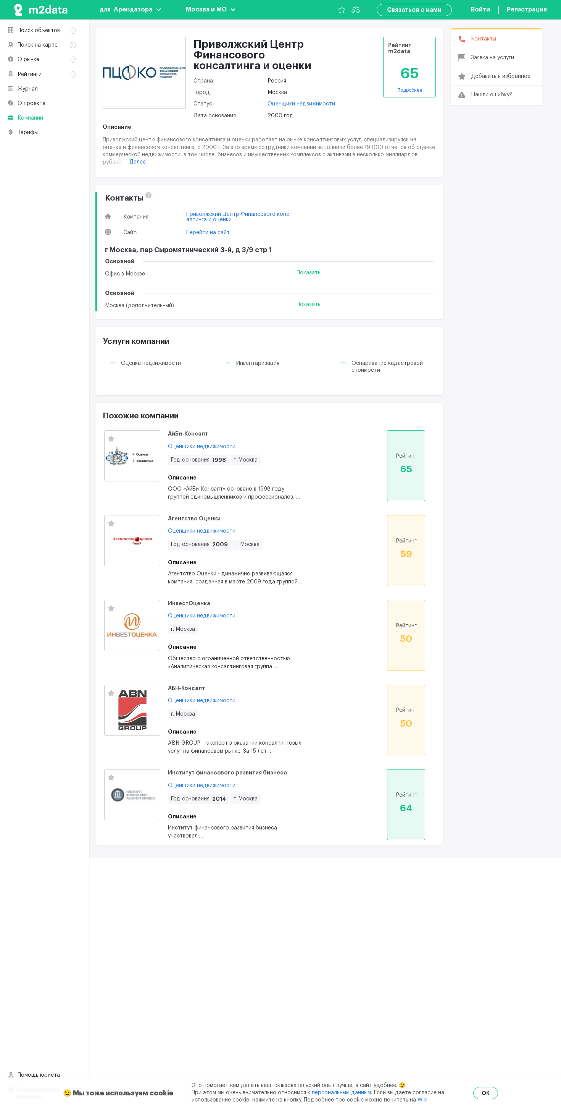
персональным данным (341, 1092)
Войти (480, 9)
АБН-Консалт (186, 688)
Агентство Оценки (194, 518)
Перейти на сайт (208, 232)
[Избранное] (341, 9)
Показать (309, 272)
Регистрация (527, 9)
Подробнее (409, 90)
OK (486, 1093)
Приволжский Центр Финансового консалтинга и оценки (237, 217)
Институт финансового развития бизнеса (227, 772)
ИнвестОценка (189, 603)
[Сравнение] (355, 9)
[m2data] (41, 9)
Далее (137, 162)
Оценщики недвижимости (301, 104)
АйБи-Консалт (188, 433)
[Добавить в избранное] (111, 439)
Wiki (422, 1100)
